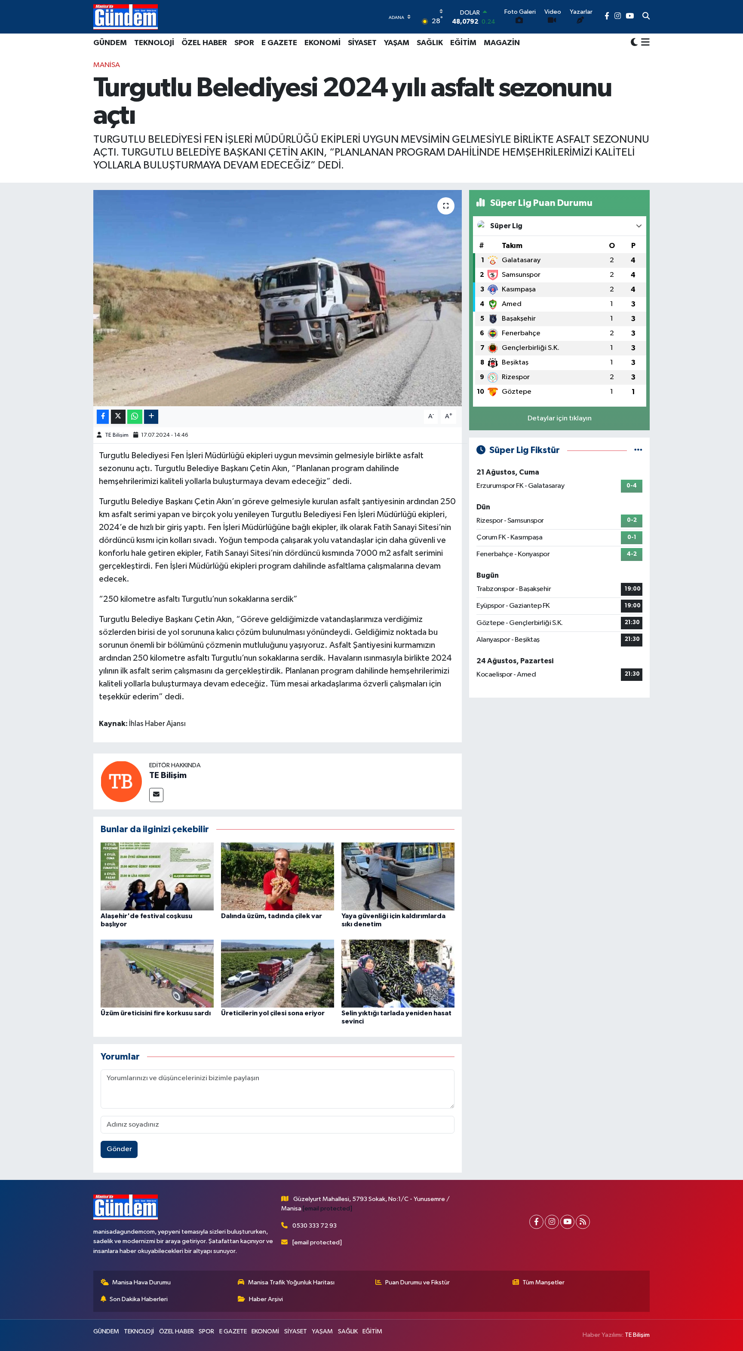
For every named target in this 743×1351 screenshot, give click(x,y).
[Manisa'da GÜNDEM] (125, 17)
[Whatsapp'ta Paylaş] (134, 417)
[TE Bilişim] (121, 781)
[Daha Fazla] (151, 417)
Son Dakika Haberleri (139, 1299)
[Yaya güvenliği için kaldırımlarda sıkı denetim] (397, 876)
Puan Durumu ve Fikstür (417, 1282)
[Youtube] (567, 1222)
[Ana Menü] (644, 43)
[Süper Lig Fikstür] (638, 450)
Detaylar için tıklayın (560, 418)
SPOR (244, 43)
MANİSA (106, 65)
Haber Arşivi (266, 1299)
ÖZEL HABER (204, 43)
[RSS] (583, 1222)
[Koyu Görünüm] (634, 42)
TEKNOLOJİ (154, 43)
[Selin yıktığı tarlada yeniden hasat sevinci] (397, 973)
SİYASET (362, 43)
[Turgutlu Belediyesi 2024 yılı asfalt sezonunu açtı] (277, 298)
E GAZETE (279, 43)
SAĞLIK (430, 43)
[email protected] (327, 1208)
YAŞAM (396, 43)
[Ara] (646, 16)
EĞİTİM (463, 43)
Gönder (119, 1149)
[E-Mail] (156, 795)
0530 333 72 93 (314, 1225)
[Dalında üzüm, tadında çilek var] (277, 876)
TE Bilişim (117, 435)
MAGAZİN (502, 43)
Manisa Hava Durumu (141, 1282)
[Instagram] (552, 1222)
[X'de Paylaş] (118, 417)
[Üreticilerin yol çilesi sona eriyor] (277, 973)
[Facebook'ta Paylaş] (103, 417)
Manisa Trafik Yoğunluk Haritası (291, 1282)
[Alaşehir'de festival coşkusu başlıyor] (157, 876)
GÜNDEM (110, 43)
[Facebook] (536, 1222)
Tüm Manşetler (543, 1282)
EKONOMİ (322, 43)
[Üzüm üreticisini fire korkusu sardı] (157, 973)
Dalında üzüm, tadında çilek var (271, 916)
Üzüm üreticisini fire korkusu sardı (156, 1013)
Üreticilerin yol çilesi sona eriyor (273, 1013)
